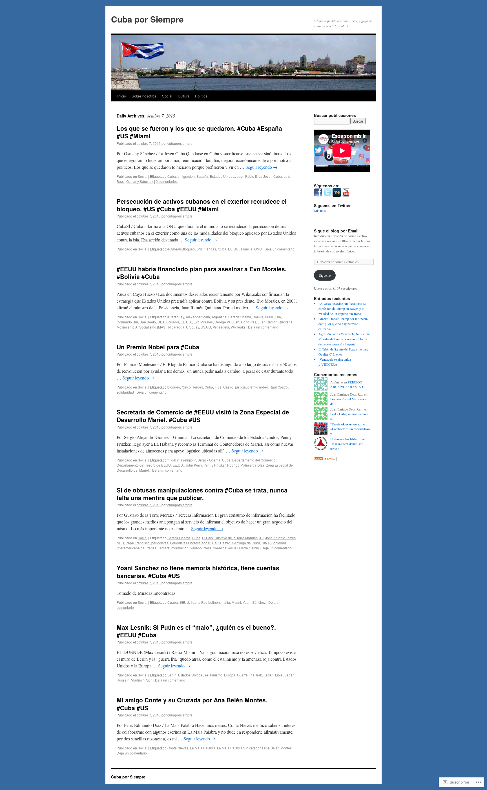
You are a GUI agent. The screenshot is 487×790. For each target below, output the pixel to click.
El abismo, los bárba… (345, 439)
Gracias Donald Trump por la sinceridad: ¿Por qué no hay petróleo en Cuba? (343, 323)
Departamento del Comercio (254, 460)
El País (207, 537)
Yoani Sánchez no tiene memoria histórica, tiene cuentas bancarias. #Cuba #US (198, 571)
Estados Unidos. (222, 176)
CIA (278, 316)
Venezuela (221, 327)
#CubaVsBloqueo (181, 249)
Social (167, 96)
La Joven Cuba (270, 176)
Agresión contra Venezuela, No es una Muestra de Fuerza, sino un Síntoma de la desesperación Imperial (343, 339)
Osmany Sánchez (139, 181)
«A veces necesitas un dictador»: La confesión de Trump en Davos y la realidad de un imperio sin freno (342, 308)
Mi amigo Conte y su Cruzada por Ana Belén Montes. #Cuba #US (192, 704)
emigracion (186, 176)
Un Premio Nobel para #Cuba (158, 347)
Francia (247, 249)
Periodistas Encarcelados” (190, 542)
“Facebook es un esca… (346, 424)
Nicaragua (176, 327)
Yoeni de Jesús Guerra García (236, 547)
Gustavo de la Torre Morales (236, 537)
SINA (266, 542)
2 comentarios (167, 181)
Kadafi (268, 675)
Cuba (171, 176)
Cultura (183, 96)
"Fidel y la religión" (181, 460)
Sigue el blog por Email (336, 231)
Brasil (269, 316)
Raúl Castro (278, 387)
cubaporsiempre (179, 143)
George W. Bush (226, 321)
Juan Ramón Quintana (275, 321)
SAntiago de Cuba (246, 542)
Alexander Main (198, 316)
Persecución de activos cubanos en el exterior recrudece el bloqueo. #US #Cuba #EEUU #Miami (202, 205)
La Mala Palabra (202, 747)
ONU (258, 249)
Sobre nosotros (144, 96)
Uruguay (192, 327)
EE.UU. (233, 249)
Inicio (121, 96)
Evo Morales (203, 321)
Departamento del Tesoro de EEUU (144, 465)
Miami (236, 602)
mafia (226, 602)
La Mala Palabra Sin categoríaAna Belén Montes (254, 747)
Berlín (171, 675)
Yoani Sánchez (254, 602)
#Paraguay (175, 316)
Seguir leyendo (261, 167)
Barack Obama (239, 316)
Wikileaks (238, 327)
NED (120, 542)
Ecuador (172, 321)
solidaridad (125, 392)
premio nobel (257, 387)
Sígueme (325, 275)
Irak (259, 675)
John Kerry (193, 465)
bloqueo (173, 387)
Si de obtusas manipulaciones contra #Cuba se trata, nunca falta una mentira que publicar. (202, 494)
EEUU (184, 602)
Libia (279, 675)
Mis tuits (320, 210)
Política (201, 96)
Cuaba (172, 602)
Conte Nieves (177, 747)
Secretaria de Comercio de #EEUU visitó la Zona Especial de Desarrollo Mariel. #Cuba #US (203, 416)
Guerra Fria (245, 675)
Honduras (248, 321)
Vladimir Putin (141, 680)
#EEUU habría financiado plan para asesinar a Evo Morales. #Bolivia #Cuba (202, 273)
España (202, 176)
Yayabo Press (200, 547)
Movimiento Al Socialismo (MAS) (142, 327)
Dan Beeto (148, 321)
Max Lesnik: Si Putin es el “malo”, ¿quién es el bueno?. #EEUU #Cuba (196, 631)
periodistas (159, 542)
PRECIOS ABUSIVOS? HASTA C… (349, 384)
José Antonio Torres (280, 537)
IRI (261, 537)
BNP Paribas (206, 249)
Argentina (219, 316)
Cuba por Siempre (147, 19)
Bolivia (258, 316)
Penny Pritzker (214, 465)
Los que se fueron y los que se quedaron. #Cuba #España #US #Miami (199, 132)
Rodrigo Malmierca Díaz (245, 465)
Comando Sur (127, 321)
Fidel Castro (224, 387)
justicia (240, 387)
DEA (161, 321)
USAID (206, 327)
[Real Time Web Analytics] (325, 459)
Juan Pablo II (247, 176)
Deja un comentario (279, 249)
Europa (229, 675)
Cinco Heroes (192, 387)
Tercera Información (173, 547)
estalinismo (213, 675)
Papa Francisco (138, 542)
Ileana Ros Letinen (205, 602)
